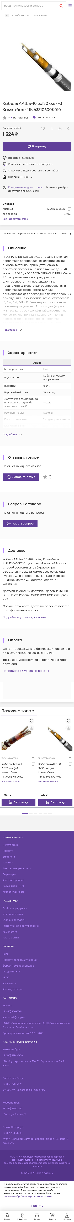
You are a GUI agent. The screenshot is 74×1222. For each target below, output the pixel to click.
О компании (10, 845)
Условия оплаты (13, 914)
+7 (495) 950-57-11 (12, 1011)
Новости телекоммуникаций (20, 960)
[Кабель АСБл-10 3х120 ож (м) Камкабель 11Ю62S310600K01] (18, 734)
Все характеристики (16, 219)
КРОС (6, 977)
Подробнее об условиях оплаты (26, 671)
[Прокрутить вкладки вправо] (70, 234)
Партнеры (9, 874)
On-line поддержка (15, 908)
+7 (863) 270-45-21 (12, 1084)
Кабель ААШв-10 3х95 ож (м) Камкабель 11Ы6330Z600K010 (49, 770)
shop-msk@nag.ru (14, 1017)
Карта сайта (11, 937)
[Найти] (61, 6)
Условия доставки (14, 920)
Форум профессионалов (18, 965)
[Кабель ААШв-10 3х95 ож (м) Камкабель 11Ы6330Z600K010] (55, 734)
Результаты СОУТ (13, 886)
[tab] (9, 234)
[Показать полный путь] (7, 15)
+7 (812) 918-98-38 (12, 1133)
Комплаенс (10, 931)
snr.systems (9, 983)
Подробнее (10, 330)
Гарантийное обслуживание (21, 926)
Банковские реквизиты (17, 868)
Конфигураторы (13, 989)
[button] (37, 56)
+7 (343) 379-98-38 (13, 1055)
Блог (5, 954)
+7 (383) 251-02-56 (12, 1108)
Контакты (8, 862)
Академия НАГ (11, 971)
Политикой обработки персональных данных (28, 1196)
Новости (8, 851)
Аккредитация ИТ (13, 892)
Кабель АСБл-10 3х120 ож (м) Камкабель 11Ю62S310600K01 (13, 770)
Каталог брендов (13, 880)
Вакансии (9, 856)
